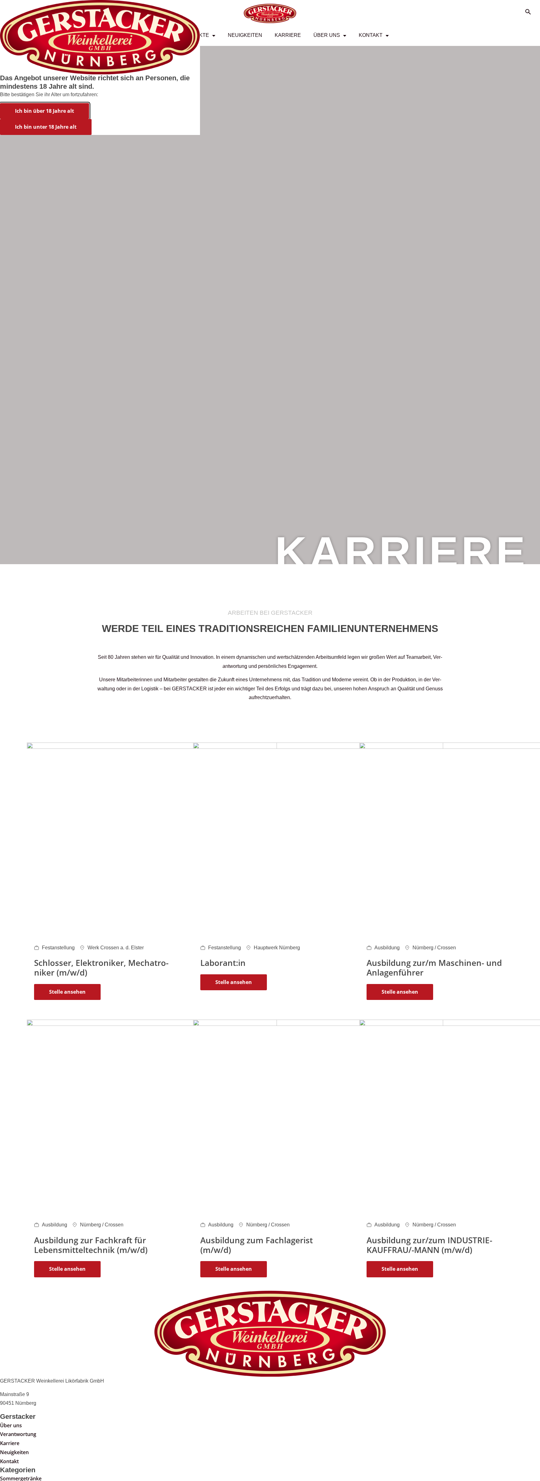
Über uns (326, 35)
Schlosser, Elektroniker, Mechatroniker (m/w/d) (101, 967)
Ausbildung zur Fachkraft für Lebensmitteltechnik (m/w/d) (91, 1245)
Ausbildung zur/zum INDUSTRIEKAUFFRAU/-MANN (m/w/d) (429, 1245)
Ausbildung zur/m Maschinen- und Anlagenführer (434, 967)
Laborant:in (223, 962)
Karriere (288, 35)
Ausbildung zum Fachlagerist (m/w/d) (256, 1245)
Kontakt (370, 35)
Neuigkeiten (245, 35)
